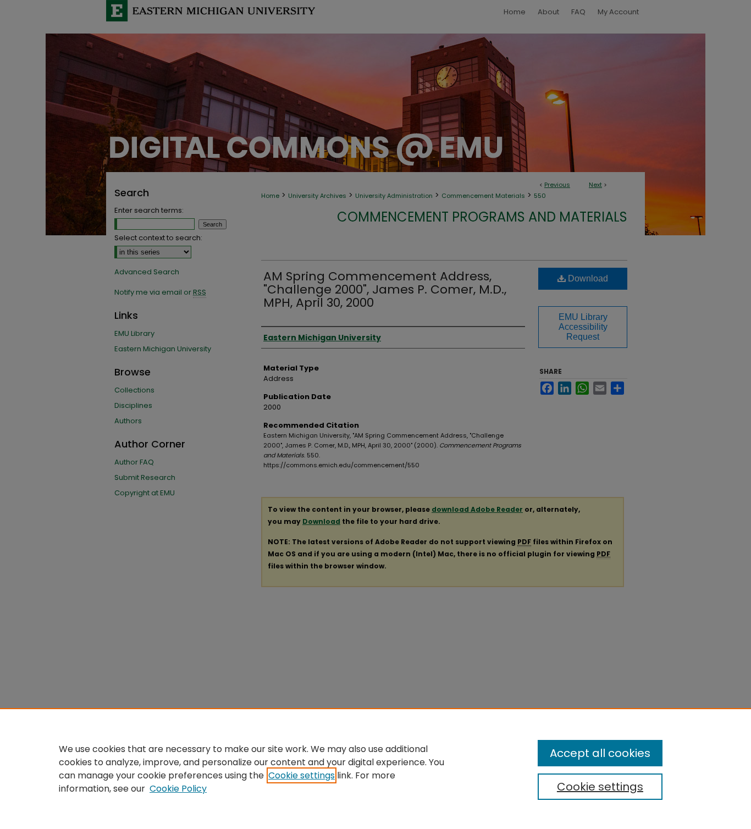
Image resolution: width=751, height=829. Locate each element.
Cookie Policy (178, 788)
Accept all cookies (600, 753)
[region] (375, 768)
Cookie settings (301, 775)
